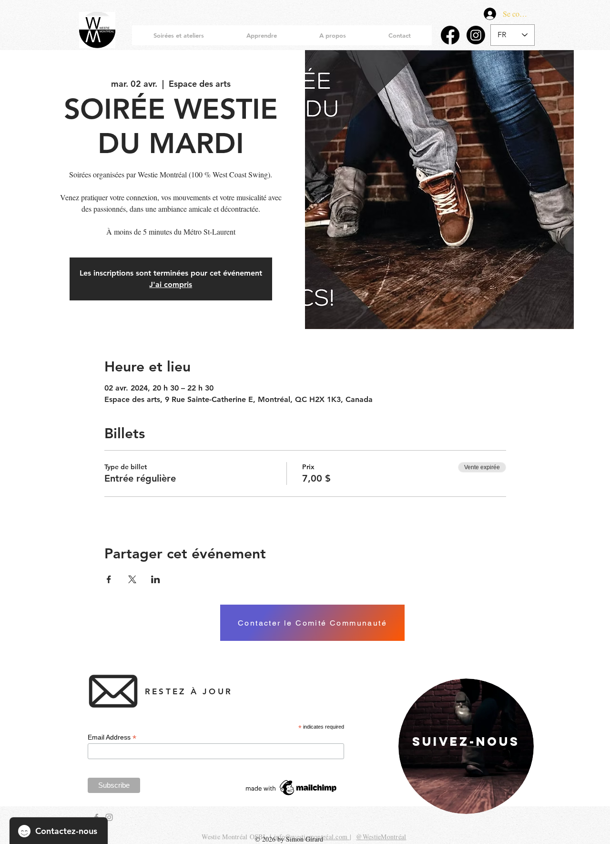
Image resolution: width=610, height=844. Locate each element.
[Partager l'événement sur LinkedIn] (155, 579)
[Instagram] (476, 35)
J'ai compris (170, 284)
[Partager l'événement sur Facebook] (108, 579)
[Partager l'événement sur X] (132, 579)
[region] (466, 746)
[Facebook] (450, 35)
